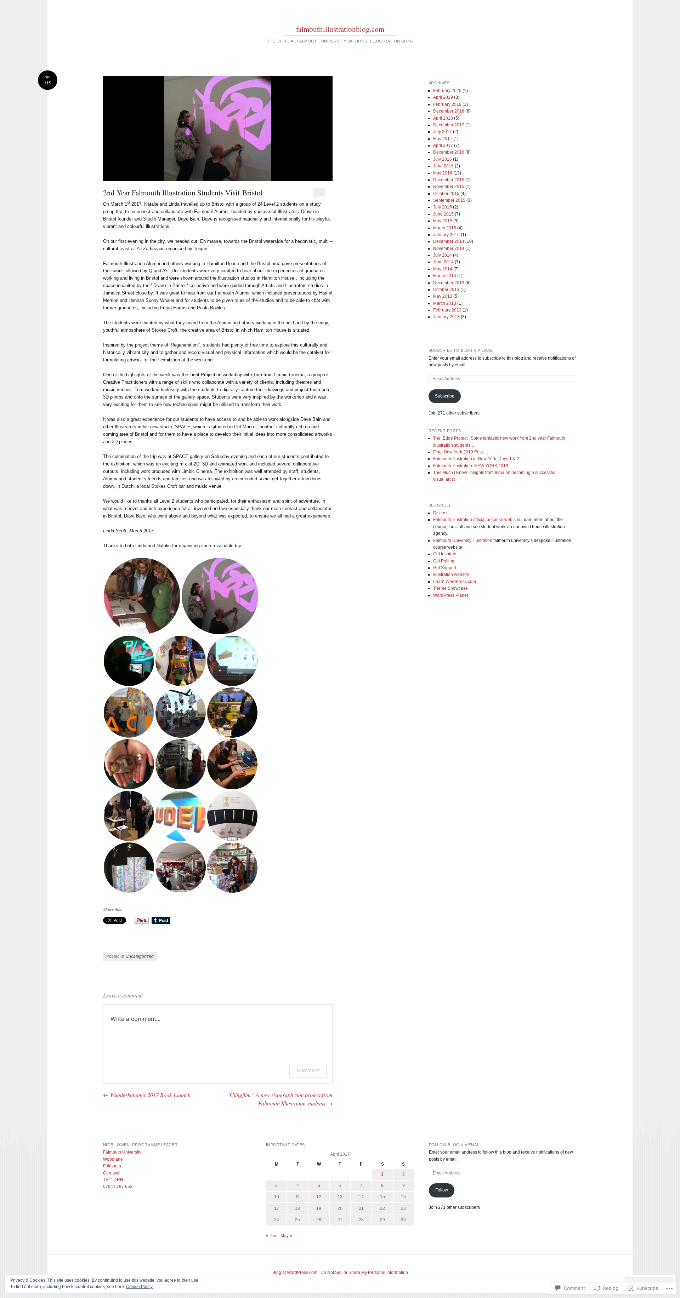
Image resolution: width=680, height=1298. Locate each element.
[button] (142, 596)
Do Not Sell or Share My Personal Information (364, 1272)
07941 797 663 (117, 1186)
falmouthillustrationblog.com (340, 29)
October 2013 (446, 289)
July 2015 (442, 207)
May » (286, 1235)
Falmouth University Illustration (462, 540)
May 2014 (442, 269)
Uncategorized (139, 956)
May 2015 (442, 220)
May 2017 (442, 138)
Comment (308, 1070)
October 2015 (446, 193)
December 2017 (448, 124)
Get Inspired (445, 553)
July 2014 (442, 255)
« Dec (271, 1235)
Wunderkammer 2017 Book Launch (147, 1094)
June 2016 (443, 166)
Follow (441, 1190)
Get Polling (443, 561)
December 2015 (448, 179)
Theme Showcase (450, 588)
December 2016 (448, 152)
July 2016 (442, 159)
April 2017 (443, 145)
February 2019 (447, 104)
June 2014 (443, 261)
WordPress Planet (450, 595)
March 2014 (444, 275)
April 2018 (443, 118)
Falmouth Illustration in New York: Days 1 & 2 (476, 458)
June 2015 (443, 214)
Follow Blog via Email (455, 1145)
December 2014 (448, 241)
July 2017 (442, 131)
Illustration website (451, 574)
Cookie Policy (139, 1286)
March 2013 (444, 303)
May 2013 (442, 296)
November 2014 (448, 248)
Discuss (440, 512)
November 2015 (448, 186)
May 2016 (442, 173)
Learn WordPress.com (454, 581)
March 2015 (444, 227)
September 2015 (449, 200)
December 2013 (448, 282)
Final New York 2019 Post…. (460, 452)
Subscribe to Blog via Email (461, 350)
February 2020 (447, 90)
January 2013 (446, 316)
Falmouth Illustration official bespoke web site (476, 519)
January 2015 (446, 234)
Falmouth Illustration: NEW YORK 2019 (470, 465)
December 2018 (448, 111)
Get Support (444, 567)
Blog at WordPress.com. (295, 1272)
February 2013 (447, 310)
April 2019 (443, 97)
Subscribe (444, 396)
